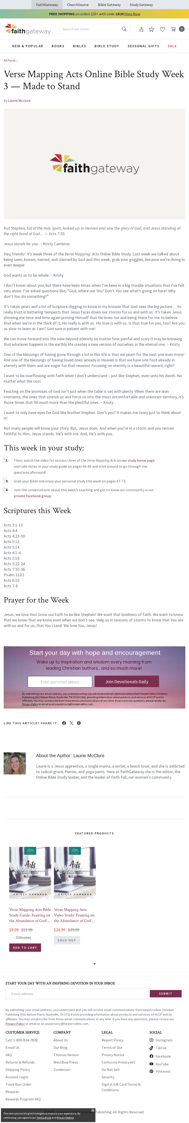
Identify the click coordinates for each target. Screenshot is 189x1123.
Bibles (79, 46)
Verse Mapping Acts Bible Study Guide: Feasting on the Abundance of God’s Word (30, 918)
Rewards (12, 1091)
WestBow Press (65, 1062)
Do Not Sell (111, 1069)
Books (58, 46)
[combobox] (95, 29)
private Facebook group (32, 496)
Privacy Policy (15, 1024)
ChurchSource (78, 4)
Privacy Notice (113, 1054)
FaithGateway (47, 4)
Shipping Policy (18, 1069)
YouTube (162, 1064)
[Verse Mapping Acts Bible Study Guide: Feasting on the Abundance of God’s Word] (30, 872)
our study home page (138, 460)
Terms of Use (112, 1047)
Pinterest (163, 1071)
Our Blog (60, 1047)
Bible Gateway (109, 4)
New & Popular (27, 46)
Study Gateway (141, 4)
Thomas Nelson (66, 1054)
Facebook (163, 1056)
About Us (60, 1040)
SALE (172, 46)
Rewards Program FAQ (23, 1099)
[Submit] (124, 29)
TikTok (161, 1048)
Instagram (164, 1040)
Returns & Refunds (20, 1062)
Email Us (12, 1047)
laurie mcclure (19, 100)
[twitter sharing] (71, 723)
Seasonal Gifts (143, 46)
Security (108, 1077)
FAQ (9, 1054)
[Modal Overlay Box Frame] (94, 677)
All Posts (10, 60)
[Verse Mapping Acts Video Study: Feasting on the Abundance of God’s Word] (75, 872)
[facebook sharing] (64, 723)
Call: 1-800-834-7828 (22, 1040)
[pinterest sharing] (79, 723)
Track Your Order (18, 1084)
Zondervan (61, 1069)
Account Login (17, 1077)
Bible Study (106, 46)
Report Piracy (112, 1040)
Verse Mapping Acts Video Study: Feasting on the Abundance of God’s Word (74, 918)
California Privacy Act (118, 1062)
